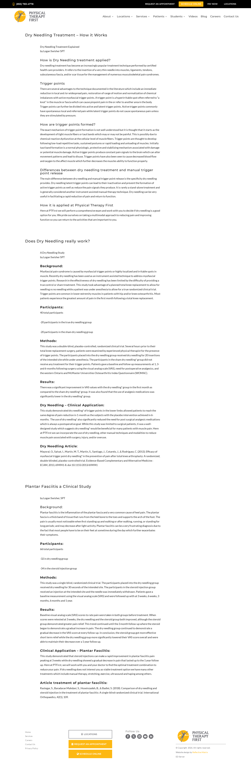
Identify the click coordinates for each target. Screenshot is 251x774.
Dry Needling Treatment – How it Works (66, 35)
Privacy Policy (31, 748)
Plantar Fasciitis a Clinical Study (58, 486)
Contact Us (231, 16)
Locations (230, 4)
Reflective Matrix (200, 752)
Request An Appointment (90, 744)
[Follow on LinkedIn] (151, 736)
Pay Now (212, 4)
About (107, 16)
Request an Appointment (160, 4)
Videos (193, 16)
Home (28, 732)
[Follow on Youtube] (145, 736)
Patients (158, 16)
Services (141, 16)
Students (176, 16)
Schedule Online (191, 4)
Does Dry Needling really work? (57, 241)
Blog (204, 16)
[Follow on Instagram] (139, 736)
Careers (215, 16)
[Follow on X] (133, 736)
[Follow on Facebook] (128, 736)
